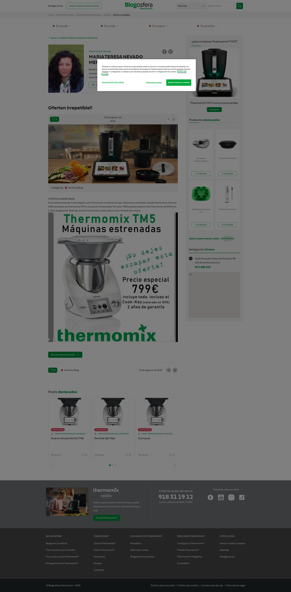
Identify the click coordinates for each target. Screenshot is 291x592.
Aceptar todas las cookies (179, 82)
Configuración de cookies (113, 82)
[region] (146, 75)
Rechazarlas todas (154, 82)
